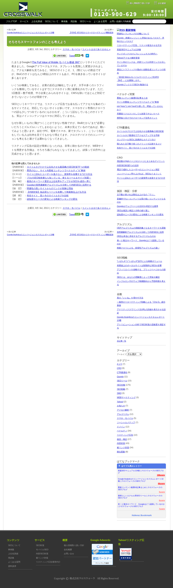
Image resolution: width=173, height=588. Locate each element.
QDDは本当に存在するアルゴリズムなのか (136, 236)
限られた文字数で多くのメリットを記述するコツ (139, 144)
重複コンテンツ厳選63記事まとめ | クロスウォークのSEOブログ (140, 488)
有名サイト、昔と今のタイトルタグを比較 (48, 195)
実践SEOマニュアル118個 (129, 49)
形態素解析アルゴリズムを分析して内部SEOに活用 (140, 232)
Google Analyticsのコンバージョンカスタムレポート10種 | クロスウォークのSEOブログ (140, 480)
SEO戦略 (121, 389)
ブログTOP (11, 21)
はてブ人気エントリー (131, 466)
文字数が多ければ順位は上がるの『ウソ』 (136, 194)
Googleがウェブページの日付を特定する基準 (137, 206)
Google (120, 376)
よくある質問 (100, 21)
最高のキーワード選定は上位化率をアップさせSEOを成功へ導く (59, 181)
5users (162, 492)
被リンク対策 (123, 447)
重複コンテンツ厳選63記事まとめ (132, 98)
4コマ (119, 364)
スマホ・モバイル (71, 49)
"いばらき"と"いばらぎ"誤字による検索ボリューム (139, 261)
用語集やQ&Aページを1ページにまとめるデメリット (141, 161)
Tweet (72, 55)
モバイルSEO (42, 549)
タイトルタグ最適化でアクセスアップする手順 (138, 135)
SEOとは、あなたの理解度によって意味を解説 (138, 277)
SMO (119, 393)
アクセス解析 (123, 410)
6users (162, 500)
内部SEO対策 (42, 553)
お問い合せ (115, 21)
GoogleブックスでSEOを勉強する (132, 84)
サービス (24, 21)
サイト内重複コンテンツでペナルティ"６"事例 (138, 102)
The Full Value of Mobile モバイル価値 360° (56, 62)
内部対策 (121, 443)
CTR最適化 (122, 372)
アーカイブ (121, 354)
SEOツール (85, 21)
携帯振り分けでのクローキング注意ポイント (137, 118)
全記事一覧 (121, 341)
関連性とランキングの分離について (133, 33)
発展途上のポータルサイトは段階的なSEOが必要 (139, 265)
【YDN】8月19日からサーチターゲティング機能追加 (91, 32)
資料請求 (12, 566)
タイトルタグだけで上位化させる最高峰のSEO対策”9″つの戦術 (58, 167)
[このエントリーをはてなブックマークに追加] (87, 56)
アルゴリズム (123, 414)
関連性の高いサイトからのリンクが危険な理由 (50, 188)
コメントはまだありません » (96, 49)
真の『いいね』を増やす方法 (130, 298)
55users (161, 484)
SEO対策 (40, 545)
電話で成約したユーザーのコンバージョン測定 (138, 169)
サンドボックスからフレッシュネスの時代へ (137, 54)
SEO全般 (121, 385)
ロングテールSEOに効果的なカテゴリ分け (136, 139)
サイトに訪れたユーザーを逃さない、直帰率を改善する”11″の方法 (59, 174)
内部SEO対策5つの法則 (128, 165)
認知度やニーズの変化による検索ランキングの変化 (52, 199)
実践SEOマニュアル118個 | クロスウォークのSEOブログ (141, 472)
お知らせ (121, 406)
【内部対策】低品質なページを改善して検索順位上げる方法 (56, 192)
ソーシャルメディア (126, 422)
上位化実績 (36, 21)
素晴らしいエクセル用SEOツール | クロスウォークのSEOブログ (140, 497)
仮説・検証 (122, 439)
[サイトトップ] (23, 18)
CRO (119, 368)
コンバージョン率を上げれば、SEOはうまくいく (139, 174)
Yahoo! (120, 402)
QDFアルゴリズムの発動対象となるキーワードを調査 (141, 228)
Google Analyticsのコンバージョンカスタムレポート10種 (30, 32)
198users (161, 475)
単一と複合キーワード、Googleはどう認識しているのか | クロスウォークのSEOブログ (141, 505)
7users (162, 509)
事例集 (64, 21)
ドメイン (121, 427)
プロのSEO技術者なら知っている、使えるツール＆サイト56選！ (59, 177)
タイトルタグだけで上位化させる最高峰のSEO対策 (140, 131)
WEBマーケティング (126, 397)
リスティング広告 (125, 435)
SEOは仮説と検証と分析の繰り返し (133, 210)
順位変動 (121, 452)
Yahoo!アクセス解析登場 (128, 58)
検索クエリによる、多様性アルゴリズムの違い (138, 248)
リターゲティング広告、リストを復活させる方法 (139, 45)
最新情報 (131, 30)
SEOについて (51, 21)
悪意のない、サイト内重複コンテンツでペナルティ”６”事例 (56, 170)
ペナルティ (122, 431)
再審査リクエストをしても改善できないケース (138, 114)
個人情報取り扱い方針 (74, 545)
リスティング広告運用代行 (48, 562)
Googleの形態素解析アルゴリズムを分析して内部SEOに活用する (59, 185)
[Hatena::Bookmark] (142, 515)
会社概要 (68, 549)
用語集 (73, 21)
